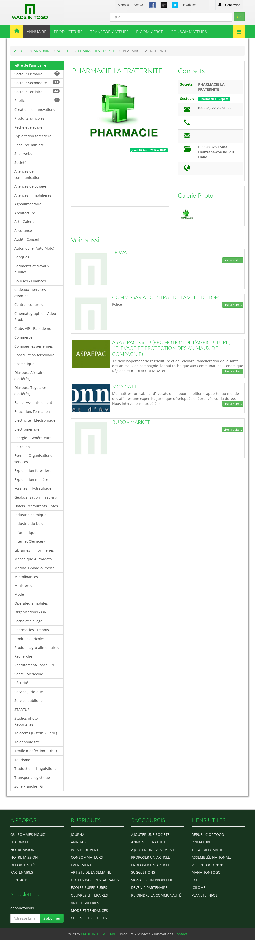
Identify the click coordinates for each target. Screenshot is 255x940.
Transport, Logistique (32, 777)
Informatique (25, 532)
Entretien (22, 446)
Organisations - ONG (31, 612)
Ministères (23, 585)
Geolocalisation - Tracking (35, 497)
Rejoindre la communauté (156, 895)
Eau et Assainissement (33, 402)
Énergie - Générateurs (32, 437)
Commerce (23, 337)
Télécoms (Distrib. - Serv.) (35, 733)
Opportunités (23, 865)
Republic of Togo (208, 834)
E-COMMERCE (149, 32)
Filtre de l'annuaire (30, 65)
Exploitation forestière (32, 136)
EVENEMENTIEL (83, 865)
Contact (139, 4)
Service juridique (28, 691)
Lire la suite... (233, 260)
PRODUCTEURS (68, 32)
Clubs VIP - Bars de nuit (34, 328)
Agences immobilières (32, 195)
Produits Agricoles (29, 638)
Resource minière (29, 145)
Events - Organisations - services (34, 458)
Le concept (20, 842)
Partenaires (21, 872)
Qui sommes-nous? (28, 834)
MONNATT (124, 386)
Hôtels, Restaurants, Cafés (36, 506)
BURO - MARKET (131, 422)
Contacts (191, 71)
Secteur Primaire (36, 73)
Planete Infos (205, 895)
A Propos (123, 4)
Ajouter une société (150, 834)
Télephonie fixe (27, 742)
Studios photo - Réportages (27, 721)
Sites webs (23, 153)
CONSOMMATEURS (189, 32)
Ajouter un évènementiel (155, 849)
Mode (19, 594)
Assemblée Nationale (212, 857)
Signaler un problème (152, 880)
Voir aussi (85, 240)
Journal (78, 834)
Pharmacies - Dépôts (97, 50)
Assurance (23, 230)
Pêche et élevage (28, 127)
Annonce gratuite (148, 842)
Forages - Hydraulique (32, 488)
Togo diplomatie (207, 849)
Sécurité (21, 682)
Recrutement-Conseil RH (34, 665)
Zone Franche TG (28, 786)
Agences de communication (27, 174)
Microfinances (26, 576)
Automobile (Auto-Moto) (34, 248)
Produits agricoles (29, 118)
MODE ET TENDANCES (89, 910)
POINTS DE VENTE (86, 849)
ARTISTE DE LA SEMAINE (91, 872)
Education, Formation (32, 411)
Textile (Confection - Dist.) (35, 750)
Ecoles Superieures (89, 887)
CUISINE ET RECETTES (89, 918)
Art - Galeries (25, 221)
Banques (21, 257)
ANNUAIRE (36, 32)
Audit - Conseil (26, 239)
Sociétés (65, 50)
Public (36, 100)
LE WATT (122, 252)
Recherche (23, 656)
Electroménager (27, 429)
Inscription (190, 4)
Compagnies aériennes (33, 346)
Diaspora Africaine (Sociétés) (29, 375)
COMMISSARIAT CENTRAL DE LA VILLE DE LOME (167, 297)
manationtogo (206, 872)
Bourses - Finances (30, 281)
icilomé (199, 887)
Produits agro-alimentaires (36, 647)
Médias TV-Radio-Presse (34, 568)
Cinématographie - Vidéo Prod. (35, 316)
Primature (201, 842)
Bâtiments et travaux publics (31, 269)
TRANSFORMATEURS (109, 32)
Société (20, 162)
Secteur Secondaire (36, 82)
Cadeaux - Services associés (30, 292)
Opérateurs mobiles (31, 603)
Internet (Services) (29, 541)
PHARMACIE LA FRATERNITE (117, 71)
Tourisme (22, 759)
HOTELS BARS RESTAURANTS (95, 880)
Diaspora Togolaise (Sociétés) (30, 390)
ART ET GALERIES (85, 902)
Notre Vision (22, 849)
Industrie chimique (30, 514)
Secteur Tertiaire (36, 91)
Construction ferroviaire (34, 355)
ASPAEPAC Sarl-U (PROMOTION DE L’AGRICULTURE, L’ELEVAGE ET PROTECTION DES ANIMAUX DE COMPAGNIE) (171, 348)
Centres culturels (28, 304)
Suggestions (143, 872)
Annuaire (42, 50)
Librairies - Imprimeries (34, 550)
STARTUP (21, 709)
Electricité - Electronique (34, 420)
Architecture (24, 213)
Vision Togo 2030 (207, 865)
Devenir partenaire (149, 887)
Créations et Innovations (34, 109)
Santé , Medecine (28, 674)
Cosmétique (24, 364)
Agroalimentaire (27, 204)
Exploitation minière (31, 479)
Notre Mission (24, 857)
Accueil (21, 50)
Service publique (28, 700)
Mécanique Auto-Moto (33, 559)
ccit (195, 880)
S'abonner (51, 918)
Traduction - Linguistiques (36, 768)
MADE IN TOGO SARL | (100, 934)
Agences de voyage (30, 186)
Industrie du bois (28, 523)
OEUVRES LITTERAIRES (89, 895)
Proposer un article (150, 857)
